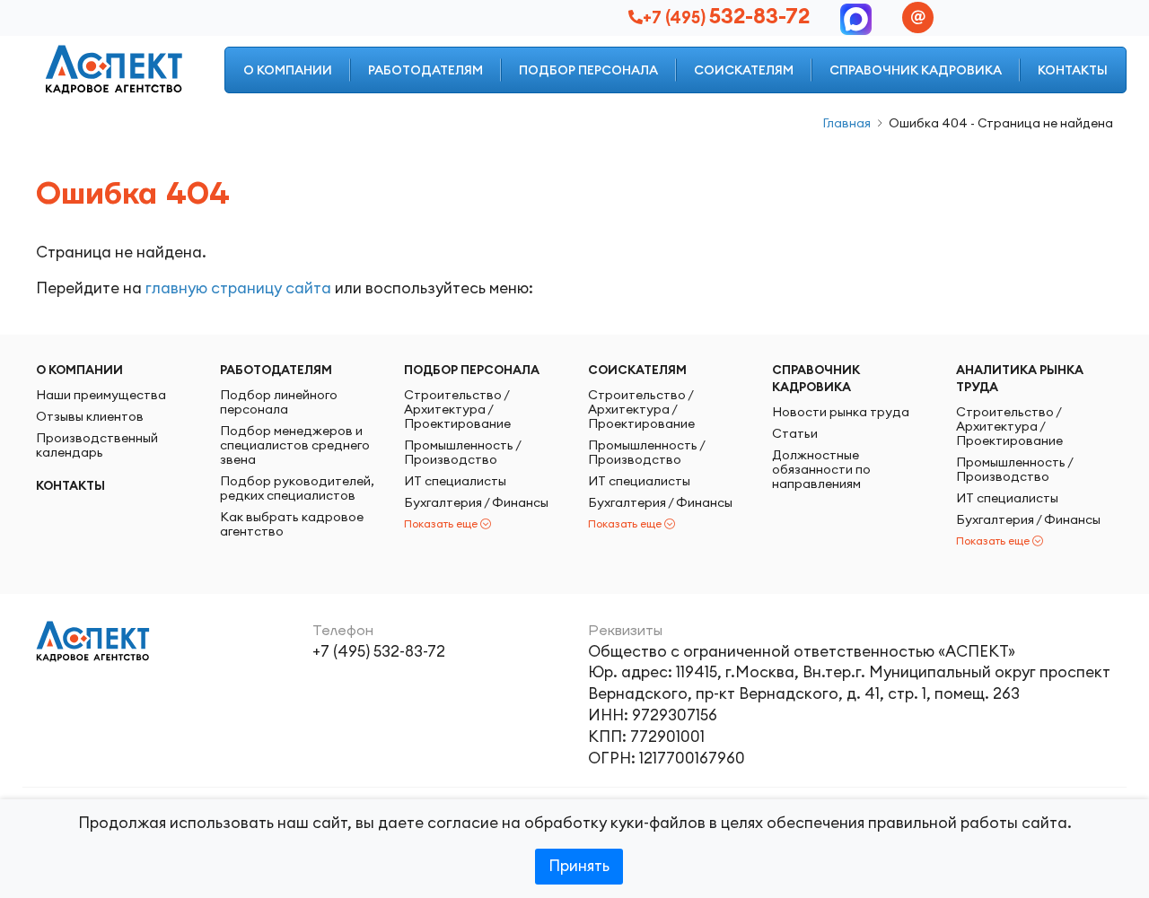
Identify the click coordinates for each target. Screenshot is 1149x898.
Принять (579, 866)
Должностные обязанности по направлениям (821, 469)
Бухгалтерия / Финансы (476, 502)
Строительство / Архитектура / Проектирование (457, 409)
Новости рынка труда (840, 412)
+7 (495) (726, 17)
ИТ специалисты (455, 481)
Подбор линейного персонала (279, 402)
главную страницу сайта (238, 288)
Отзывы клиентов (90, 416)
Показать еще (441, 523)
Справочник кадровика (915, 70)
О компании (287, 70)
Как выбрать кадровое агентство (292, 524)
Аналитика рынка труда (1019, 378)
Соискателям (744, 70)
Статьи (795, 433)
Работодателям (425, 70)
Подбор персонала (588, 70)
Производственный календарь (97, 445)
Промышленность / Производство (462, 452)
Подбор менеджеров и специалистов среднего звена (295, 445)
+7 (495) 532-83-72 (378, 651)
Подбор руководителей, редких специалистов (297, 488)
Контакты (1073, 70)
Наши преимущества (101, 395)
